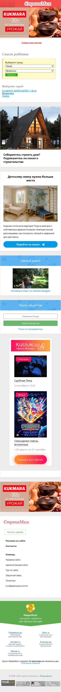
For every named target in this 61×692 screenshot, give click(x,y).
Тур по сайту (12, 570)
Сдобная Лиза (23, 380)
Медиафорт (45, 676)
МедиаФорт (31, 615)
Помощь (10, 554)
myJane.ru (15, 642)
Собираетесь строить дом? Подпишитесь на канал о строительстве (21, 158)
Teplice (5, 96)
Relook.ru (15, 651)
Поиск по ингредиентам (30, 329)
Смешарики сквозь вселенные (26, 442)
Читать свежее (15, 532)
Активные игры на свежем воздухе (30, 290)
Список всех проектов (30, 663)
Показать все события (30, 459)
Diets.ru (45, 632)
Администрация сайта (17, 564)
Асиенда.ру (45, 642)
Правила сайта (13, 559)
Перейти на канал (28, 244)
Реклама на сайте (15, 540)
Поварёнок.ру (15, 632)
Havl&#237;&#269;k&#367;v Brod (19, 90)
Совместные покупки (32, 42)
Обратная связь (14, 575)
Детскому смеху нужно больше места (30, 178)
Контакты (11, 546)
